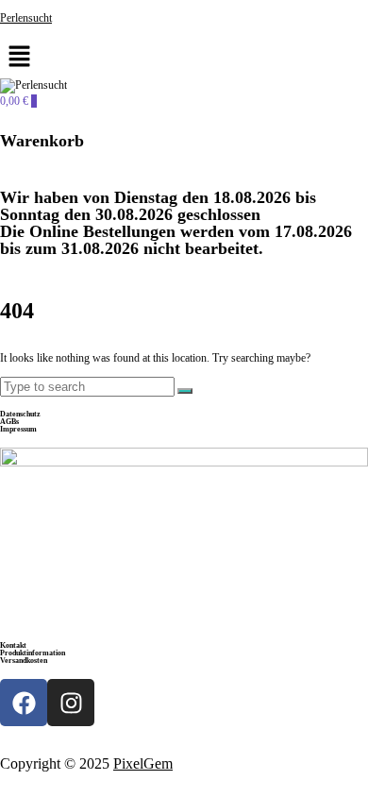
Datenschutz (20, 414)
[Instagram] (70, 702)
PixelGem (143, 763)
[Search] (184, 391)
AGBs (9, 421)
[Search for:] (88, 387)
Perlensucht (26, 18)
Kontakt (13, 645)
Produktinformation (32, 653)
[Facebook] (23, 702)
